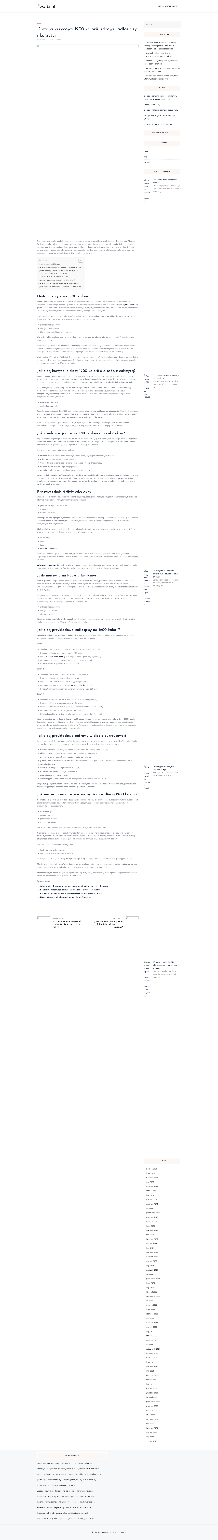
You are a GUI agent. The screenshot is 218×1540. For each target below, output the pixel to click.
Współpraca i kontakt (168, 6)
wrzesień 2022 (152, 1300)
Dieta (39, 23)
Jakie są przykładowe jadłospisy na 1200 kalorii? (57, 280)
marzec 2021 (151, 1379)
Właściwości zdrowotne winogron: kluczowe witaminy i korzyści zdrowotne (74, 886)
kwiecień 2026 (152, 1186)
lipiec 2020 (150, 1415)
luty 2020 (150, 1437)
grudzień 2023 (152, 1270)
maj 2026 (150, 1182)
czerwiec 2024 (152, 1252)
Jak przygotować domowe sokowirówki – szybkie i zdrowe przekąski (166, 574)
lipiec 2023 (150, 1283)
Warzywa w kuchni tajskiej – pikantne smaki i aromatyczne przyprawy (165, 965)
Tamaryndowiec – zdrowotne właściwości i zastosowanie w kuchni (64, 1463)
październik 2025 (153, 1213)
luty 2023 (150, 1287)
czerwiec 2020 (152, 1419)
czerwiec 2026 (152, 1177)
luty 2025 (150, 1248)
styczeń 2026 (151, 1199)
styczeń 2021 (151, 1388)
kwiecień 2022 (152, 1322)
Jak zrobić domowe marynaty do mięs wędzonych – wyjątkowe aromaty (66, 1480)
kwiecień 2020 (152, 1428)
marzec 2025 (151, 1243)
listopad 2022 (151, 1292)
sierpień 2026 (151, 1169)
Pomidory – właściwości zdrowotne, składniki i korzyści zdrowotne (70, 890)
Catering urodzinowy (152, 104)
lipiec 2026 (150, 1173)
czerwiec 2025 (152, 1230)
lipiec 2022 (150, 1309)
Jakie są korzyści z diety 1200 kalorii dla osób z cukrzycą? (60, 267)
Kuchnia (147, 162)
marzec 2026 (151, 1191)
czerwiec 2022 (152, 1314)
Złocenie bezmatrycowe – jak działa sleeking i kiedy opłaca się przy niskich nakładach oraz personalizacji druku (160, 45)
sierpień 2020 (151, 1410)
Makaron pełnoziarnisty (55, 656)
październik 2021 (153, 1349)
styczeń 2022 (151, 1336)
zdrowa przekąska (77, 685)
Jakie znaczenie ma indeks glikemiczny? (55, 276)
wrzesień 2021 (152, 1353)
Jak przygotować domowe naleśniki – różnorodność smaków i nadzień (66, 1502)
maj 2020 (150, 1423)
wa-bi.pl (108, 1532)
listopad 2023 (151, 1274)
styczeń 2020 (151, 1441)
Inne (145, 157)
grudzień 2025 (152, 1204)
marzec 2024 (151, 1261)
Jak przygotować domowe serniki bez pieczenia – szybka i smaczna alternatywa (69, 1474)
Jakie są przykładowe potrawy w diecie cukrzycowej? (59, 283)
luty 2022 (150, 1331)
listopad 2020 (151, 1397)
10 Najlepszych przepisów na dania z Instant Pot (57, 1485)
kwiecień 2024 (152, 1256)
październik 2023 (153, 1278)
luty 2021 (150, 1384)
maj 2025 (150, 1234)
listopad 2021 (151, 1344)
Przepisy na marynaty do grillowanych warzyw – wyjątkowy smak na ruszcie (68, 1468)
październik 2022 (153, 1296)
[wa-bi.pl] (50, 6)
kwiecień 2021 (152, 1375)
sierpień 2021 (151, 1358)
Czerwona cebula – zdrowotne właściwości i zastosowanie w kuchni (71, 893)
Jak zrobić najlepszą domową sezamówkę (161, 110)
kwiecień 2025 (152, 1239)
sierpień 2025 (151, 1221)
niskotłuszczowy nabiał (49, 548)
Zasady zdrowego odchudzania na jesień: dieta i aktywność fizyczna (65, 1491)
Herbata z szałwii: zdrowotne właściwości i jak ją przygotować (62, 1513)
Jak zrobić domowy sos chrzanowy (158, 124)
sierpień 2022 (151, 1305)
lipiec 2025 (150, 1226)
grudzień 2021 (152, 1340)
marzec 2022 (151, 1327)
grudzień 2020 (152, 1393)
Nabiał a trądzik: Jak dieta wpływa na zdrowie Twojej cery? (66, 897)
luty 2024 (150, 1265)
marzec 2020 (151, 1432)
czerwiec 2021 (152, 1366)
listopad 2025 (151, 1208)
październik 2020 (153, 1401)
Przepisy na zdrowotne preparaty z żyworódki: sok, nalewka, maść (64, 1507)
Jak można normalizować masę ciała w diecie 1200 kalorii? (60, 287)
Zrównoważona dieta (46, 565)
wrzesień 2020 (152, 1406)
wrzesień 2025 (152, 1217)
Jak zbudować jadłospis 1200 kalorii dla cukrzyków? (58, 271)
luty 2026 (150, 1195)
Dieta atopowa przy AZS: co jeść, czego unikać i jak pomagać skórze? (65, 1518)
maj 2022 (150, 1318)
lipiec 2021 (150, 1362)
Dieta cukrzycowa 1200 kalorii (50, 264)
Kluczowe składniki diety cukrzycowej (54, 273)
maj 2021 (150, 1371)
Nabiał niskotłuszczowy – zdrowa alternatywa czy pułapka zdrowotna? (66, 1496)
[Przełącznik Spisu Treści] (79, 260)
